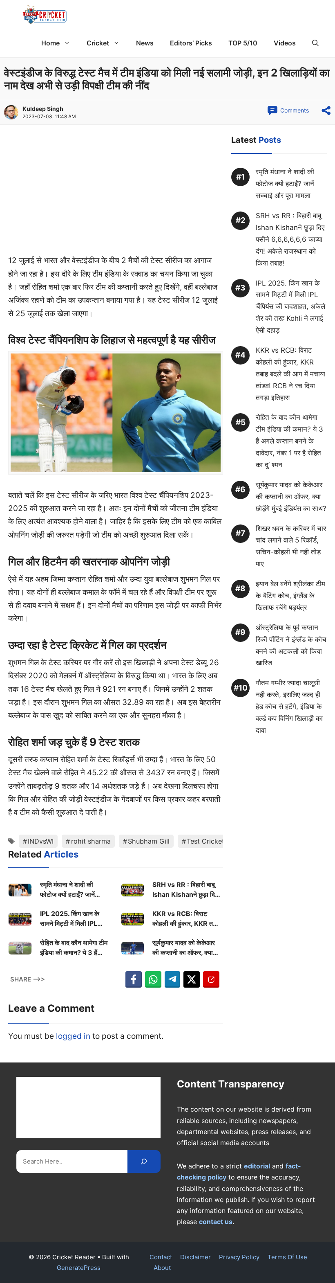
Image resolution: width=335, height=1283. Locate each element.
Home (50, 43)
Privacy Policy (239, 1257)
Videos (285, 43)
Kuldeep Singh (42, 108)
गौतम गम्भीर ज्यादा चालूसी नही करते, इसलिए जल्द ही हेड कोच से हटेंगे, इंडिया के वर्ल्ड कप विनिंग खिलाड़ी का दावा (289, 706)
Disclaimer (195, 1257)
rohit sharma (91, 841)
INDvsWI (41, 841)
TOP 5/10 (242, 43)
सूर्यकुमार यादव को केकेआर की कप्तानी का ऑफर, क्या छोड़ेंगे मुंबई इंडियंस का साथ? (185, 948)
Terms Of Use (287, 1257)
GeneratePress (78, 1268)
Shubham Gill (149, 841)
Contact (161, 1257)
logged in (73, 1036)
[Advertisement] (115, 193)
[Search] (144, 1161)
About (162, 1268)
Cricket (98, 43)
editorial (257, 1166)
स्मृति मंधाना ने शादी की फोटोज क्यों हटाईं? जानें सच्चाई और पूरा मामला (67, 889)
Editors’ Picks (191, 43)
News (145, 43)
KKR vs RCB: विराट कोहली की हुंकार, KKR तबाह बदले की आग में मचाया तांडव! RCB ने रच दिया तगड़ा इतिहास (186, 918)
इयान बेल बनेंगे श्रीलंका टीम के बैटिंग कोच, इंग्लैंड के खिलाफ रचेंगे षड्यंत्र (290, 596)
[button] (315, 43)
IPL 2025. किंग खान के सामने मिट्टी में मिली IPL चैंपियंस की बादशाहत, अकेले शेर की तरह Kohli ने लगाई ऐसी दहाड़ (72, 918)
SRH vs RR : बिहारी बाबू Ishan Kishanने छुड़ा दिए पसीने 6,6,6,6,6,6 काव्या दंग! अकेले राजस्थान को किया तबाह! (187, 889)
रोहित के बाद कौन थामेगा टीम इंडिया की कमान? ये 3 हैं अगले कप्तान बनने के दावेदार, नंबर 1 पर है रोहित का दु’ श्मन (74, 948)
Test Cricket (205, 841)
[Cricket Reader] (44, 14)
